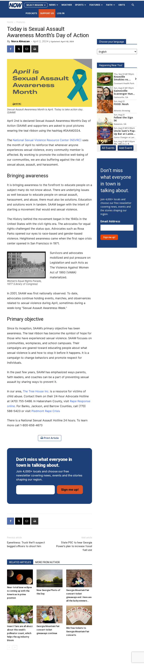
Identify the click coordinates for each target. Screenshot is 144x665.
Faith (109, 4)
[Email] (26, 48)
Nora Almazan (20, 41)
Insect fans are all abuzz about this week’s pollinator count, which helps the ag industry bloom (20, 633)
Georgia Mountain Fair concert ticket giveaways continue (48, 630)
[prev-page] (9, 647)
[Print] (34, 48)
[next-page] (15, 647)
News (52, 4)
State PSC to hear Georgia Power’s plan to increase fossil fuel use (74, 546)
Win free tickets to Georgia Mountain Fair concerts (77, 631)
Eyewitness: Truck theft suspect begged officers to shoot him (26, 544)
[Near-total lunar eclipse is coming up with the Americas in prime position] (20, 576)
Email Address (110, 221)
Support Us (47, 13)
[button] (133, 5)
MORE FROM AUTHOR (47, 562)
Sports (79, 4)
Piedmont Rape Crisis (45, 411)
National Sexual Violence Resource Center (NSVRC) (47, 140)
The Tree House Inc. (36, 391)
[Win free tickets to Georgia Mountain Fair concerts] (79, 615)
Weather (66, 4)
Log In (60, 13)
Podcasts (31, 13)
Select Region (34, 5)
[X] (18, 48)
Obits (121, 4)
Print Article (51, 438)
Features (94, 4)
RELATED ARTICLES (20, 562)
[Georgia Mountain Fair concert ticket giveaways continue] (49, 614)
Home (10, 22)
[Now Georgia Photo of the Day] (49, 578)
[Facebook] (10, 48)
